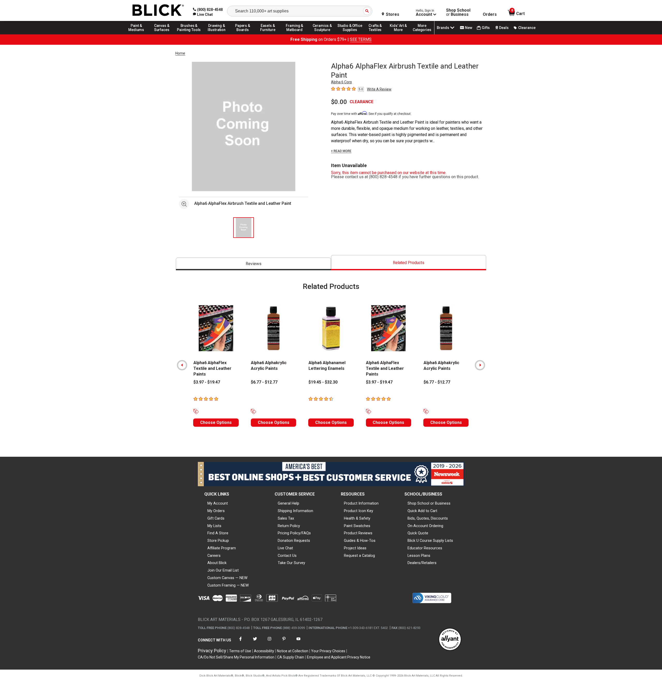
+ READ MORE (341, 151)
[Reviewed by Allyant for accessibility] (450, 640)
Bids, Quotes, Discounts (428, 518)
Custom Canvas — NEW (227, 577)
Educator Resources (425, 548)
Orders (490, 14)
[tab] (253, 264)
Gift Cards (215, 518)
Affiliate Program (221, 548)
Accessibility (264, 651)
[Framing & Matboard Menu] (294, 34)
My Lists (214, 525)
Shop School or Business (429, 503)
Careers (214, 555)
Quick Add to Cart (422, 510)
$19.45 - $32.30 (323, 382)
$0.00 (339, 102)
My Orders (216, 510)
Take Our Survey (291, 562)
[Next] (480, 365)
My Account (217, 503)
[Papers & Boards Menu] (244, 34)
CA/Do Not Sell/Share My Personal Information (236, 657)
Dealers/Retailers (422, 562)
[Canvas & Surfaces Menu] (162, 34)
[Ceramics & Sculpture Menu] (322, 34)
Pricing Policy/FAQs (294, 533)
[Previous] (182, 365)
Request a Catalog (359, 555)
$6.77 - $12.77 (264, 382)
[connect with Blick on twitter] (255, 642)
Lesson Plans (419, 555)
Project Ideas (355, 548)
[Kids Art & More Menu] (400, 34)
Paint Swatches (357, 525)
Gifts (486, 28)
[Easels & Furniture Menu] (268, 34)
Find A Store (217, 533)
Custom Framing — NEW (228, 585)
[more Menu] (422, 34)
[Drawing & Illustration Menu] (216, 34)
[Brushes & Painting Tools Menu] (189, 34)
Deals (504, 28)
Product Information (361, 503)
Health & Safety (357, 518)
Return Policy (289, 525)
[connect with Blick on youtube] (298, 642)
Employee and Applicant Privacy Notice (338, 657)
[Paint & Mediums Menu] (138, 34)
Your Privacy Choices (328, 651)
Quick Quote (418, 533)
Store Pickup (218, 540)
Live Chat (285, 548)
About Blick (217, 562)
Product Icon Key (358, 510)
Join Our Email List (223, 570)
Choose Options (216, 422)
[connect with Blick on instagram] (269, 642)
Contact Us (287, 555)
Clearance (527, 28)
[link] (203, 14)
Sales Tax (286, 518)
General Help (288, 503)
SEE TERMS (361, 39)
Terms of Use (240, 651)
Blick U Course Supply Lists (430, 540)
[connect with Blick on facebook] (240, 642)
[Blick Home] (158, 10)
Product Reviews (358, 533)
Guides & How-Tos (359, 540)
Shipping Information (295, 510)
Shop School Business (458, 12)
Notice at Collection (292, 651)
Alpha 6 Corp (341, 82)
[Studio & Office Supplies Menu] (350, 34)
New (468, 28)
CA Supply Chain (290, 657)
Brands (443, 28)
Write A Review (379, 89)
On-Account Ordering (425, 525)
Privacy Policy (212, 650)
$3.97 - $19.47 (206, 382)
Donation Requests (294, 540)
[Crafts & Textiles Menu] (377, 34)
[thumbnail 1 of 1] (243, 227)
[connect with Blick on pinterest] (284, 642)
